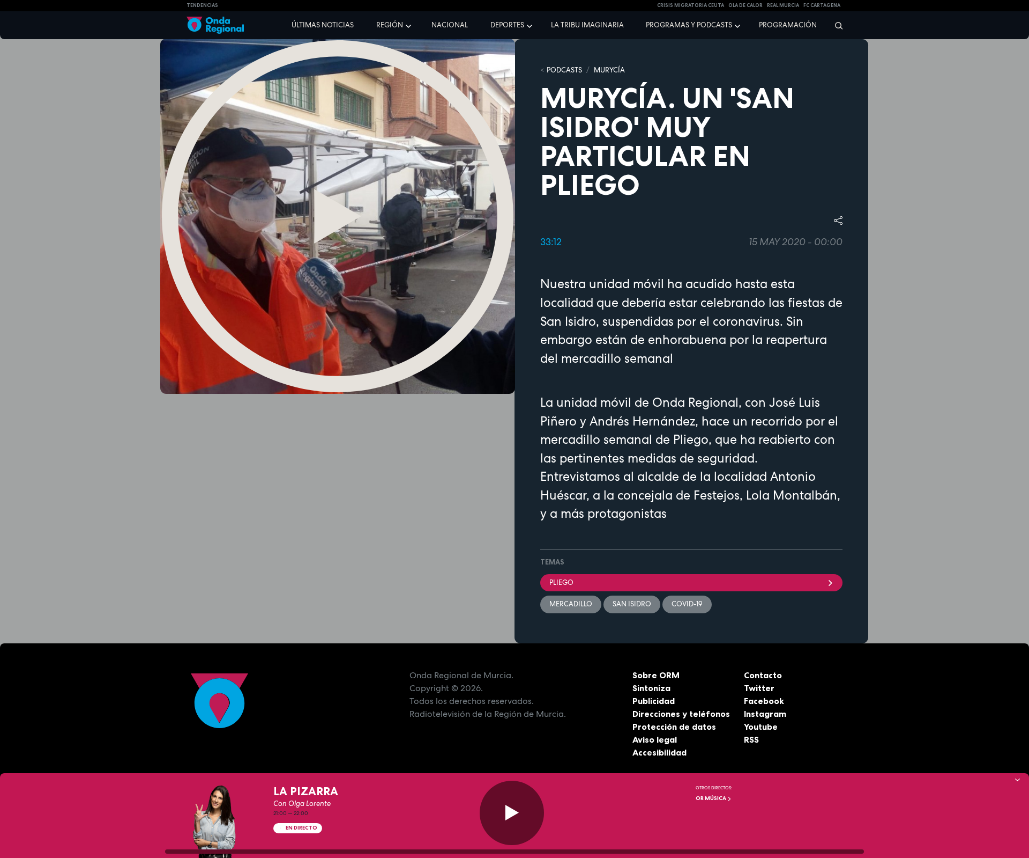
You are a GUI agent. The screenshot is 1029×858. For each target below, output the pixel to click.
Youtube (761, 726)
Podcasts (564, 70)
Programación (788, 25)
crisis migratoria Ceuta (690, 5)
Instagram (765, 713)
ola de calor (745, 5)
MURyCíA (609, 70)
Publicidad (653, 700)
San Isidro (632, 603)
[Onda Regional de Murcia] (215, 25)
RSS (751, 739)
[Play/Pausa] (512, 813)
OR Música (711, 798)
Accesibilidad (659, 752)
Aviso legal (654, 739)
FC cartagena (821, 5)
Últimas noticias (323, 25)
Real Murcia (783, 5)
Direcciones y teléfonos (681, 713)
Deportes (507, 25)
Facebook (764, 700)
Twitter (759, 688)
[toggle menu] (409, 24)
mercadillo (570, 603)
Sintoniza (651, 688)
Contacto (763, 675)
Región (389, 25)
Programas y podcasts (689, 25)
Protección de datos (674, 726)
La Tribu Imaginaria (587, 25)
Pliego (561, 582)
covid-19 (687, 603)
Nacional (449, 25)
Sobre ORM (656, 675)
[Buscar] (835, 25)
